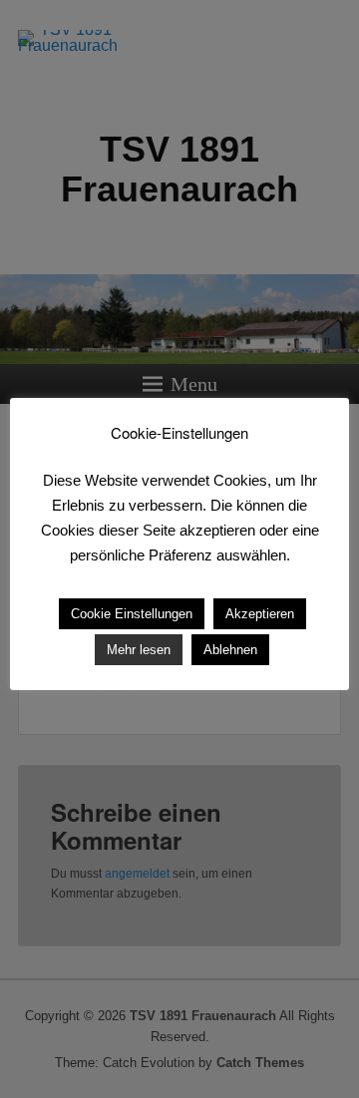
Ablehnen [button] (230, 649)
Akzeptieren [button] (259, 613)
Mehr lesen (139, 649)
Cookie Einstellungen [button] (131, 613)
